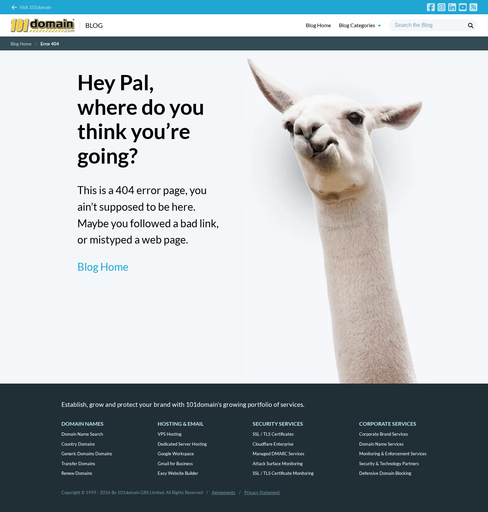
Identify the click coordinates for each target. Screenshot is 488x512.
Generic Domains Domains (86, 453)
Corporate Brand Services (383, 434)
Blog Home (318, 25)
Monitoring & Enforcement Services (393, 453)
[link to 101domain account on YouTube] (463, 7)
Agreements (223, 492)
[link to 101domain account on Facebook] (431, 7)
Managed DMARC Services (278, 453)
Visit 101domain (35, 7)
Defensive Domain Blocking (385, 473)
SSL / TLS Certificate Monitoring (283, 473)
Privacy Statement (262, 492)
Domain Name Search (82, 434)
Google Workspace (176, 453)
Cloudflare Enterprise (273, 444)
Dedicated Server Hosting (182, 444)
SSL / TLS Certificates (273, 434)
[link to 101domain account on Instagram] (442, 7)
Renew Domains (76, 473)
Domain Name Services (381, 444)
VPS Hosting (170, 434)
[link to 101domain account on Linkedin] (452, 7)
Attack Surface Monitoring (278, 463)
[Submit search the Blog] (470, 25)
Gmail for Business (175, 463)
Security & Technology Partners (389, 463)
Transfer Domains (78, 463)
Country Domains (78, 444)
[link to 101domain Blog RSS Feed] (473, 7)
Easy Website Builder (178, 473)
